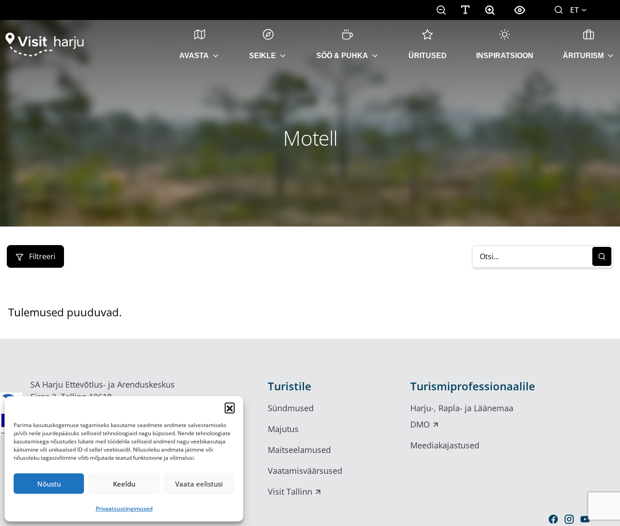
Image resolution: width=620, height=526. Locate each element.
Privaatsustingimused (124, 508)
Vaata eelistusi (199, 483)
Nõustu (49, 483)
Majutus (283, 428)
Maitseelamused (299, 449)
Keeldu (124, 483)
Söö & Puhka (342, 55)
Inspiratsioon (504, 55)
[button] (229, 407)
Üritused (427, 55)
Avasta (194, 55)
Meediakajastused (444, 445)
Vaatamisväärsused (305, 470)
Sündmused (291, 408)
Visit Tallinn (290, 491)
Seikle (262, 55)
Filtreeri (41, 256)
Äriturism (583, 55)
